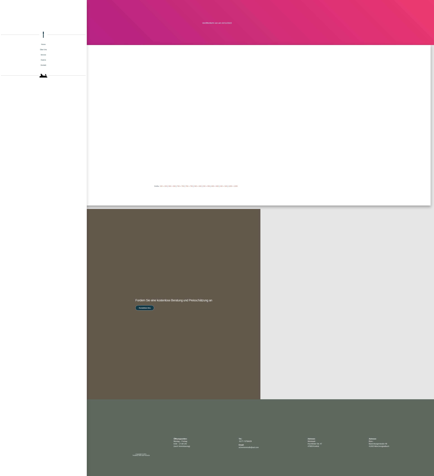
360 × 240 (197, 186)
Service (43, 55)
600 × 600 (215, 186)
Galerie (43, 60)
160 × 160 (223, 186)
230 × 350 (206, 186)
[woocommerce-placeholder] (217, 117)
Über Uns (43, 49)
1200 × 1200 (233, 186)
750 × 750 (180, 186)
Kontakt (43, 65)
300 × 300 (172, 186)
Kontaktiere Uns (145, 308)
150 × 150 (163, 186)
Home (43, 44)
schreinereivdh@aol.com (249, 447)
